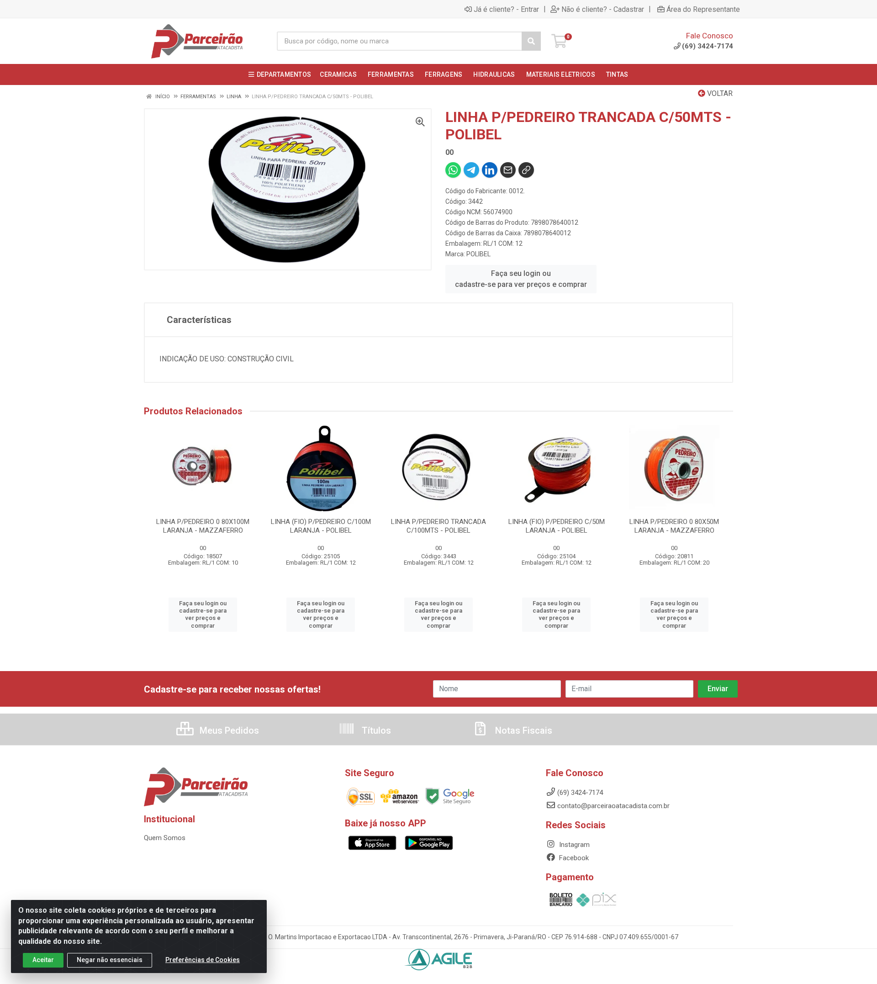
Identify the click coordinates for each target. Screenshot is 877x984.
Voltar (719, 93)
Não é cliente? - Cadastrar (602, 9)
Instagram (573, 845)
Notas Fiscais (522, 730)
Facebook (573, 858)
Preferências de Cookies (202, 959)
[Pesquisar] (531, 41)
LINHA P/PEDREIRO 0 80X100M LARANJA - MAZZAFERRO (202, 526)
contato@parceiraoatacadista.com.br (613, 806)
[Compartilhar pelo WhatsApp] (453, 170)
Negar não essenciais (110, 959)
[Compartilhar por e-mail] (508, 170)
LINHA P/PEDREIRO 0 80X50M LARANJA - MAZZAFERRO (674, 526)
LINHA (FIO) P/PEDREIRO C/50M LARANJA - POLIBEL (556, 526)
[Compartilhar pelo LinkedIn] (489, 170)
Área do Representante (703, 9)
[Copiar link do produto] (526, 170)
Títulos (375, 730)
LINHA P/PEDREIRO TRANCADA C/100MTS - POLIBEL (438, 526)
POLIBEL (478, 254)
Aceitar (43, 959)
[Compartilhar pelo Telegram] (471, 170)
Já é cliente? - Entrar (506, 9)
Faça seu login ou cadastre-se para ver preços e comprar (521, 279)
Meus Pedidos (228, 730)
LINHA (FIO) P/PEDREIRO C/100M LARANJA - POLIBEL (321, 526)
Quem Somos (164, 838)
